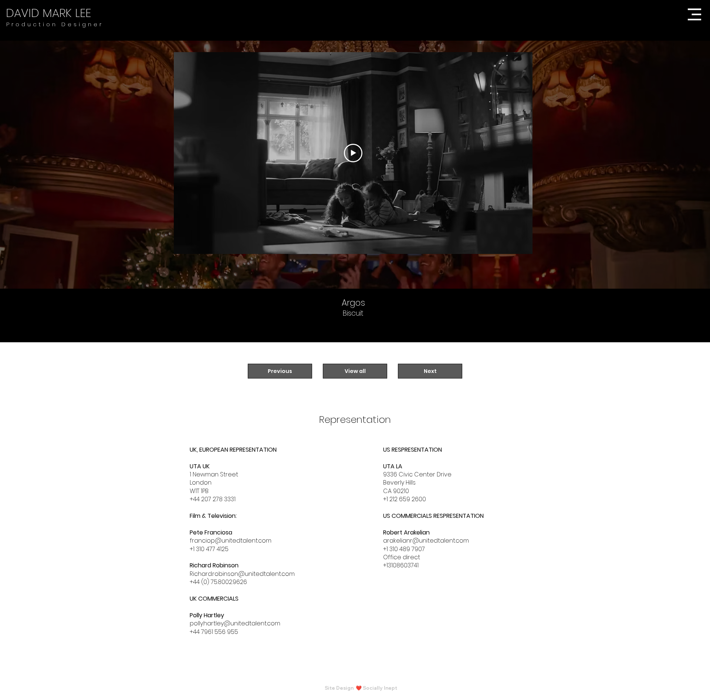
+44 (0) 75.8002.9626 (218, 582)
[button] (693, 14)
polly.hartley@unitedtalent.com (235, 623)
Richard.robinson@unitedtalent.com (242, 574)
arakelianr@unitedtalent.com (426, 540)
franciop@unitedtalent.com (230, 540)
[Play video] (353, 153)
